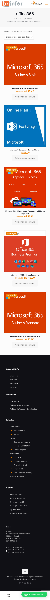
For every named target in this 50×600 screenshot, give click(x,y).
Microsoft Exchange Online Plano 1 (25, 150)
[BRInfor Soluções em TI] (12, 4)
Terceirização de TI (18, 476)
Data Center (15, 427)
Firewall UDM (19, 469)
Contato (13, 387)
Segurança (14, 453)
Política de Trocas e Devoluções (23, 409)
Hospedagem (20, 449)
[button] (34, 594)
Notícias (13, 379)
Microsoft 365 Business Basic (25, 88)
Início (16, 19)
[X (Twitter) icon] (25, 582)
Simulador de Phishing (23, 472)
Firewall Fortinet (20, 465)
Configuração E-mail (19, 506)
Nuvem (13, 438)
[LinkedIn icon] (28, 582)
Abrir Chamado (16, 494)
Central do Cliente (17, 498)
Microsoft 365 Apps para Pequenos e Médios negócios (25, 212)
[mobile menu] (46, 4)
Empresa (14, 376)
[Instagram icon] (30, 582)
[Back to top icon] (25, 571)
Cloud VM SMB (24, 446)
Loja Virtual (27, 19)
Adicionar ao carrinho (25, 96)
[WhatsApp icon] (20, 582)
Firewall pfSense (21, 461)
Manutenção (19, 430)
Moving (17, 434)
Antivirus (17, 457)
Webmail (14, 383)
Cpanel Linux (15, 509)
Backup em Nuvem (22, 442)
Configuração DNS (18, 502)
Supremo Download (18, 513)
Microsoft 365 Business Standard (25, 336)
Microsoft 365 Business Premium (25, 275)
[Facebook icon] (22, 582)
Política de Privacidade (19, 405)
